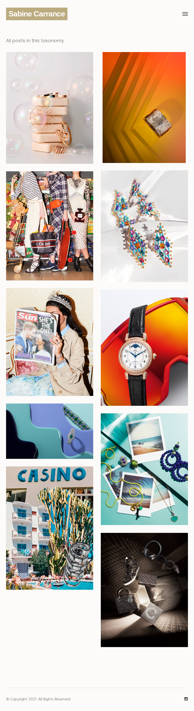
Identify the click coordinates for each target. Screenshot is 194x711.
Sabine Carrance (37, 14)
